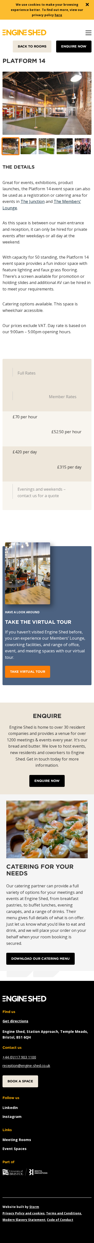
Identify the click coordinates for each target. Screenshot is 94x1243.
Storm (34, 1207)
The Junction (33, 201)
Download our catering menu (40, 958)
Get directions (15, 1021)
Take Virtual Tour (27, 671)
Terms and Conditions (63, 1213)
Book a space (20, 1081)
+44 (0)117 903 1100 (19, 1057)
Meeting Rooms (17, 1139)
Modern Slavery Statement (24, 1220)
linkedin (10, 1107)
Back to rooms (32, 46)
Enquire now (73, 46)
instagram (12, 1116)
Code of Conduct (60, 1220)
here (58, 15)
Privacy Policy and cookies (24, 1213)
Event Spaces (15, 1148)
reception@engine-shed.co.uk (26, 1065)
